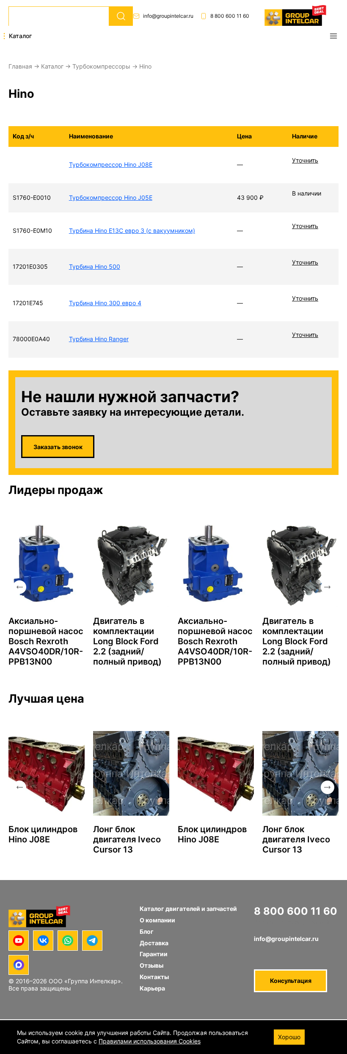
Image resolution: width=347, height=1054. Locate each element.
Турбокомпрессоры (101, 66)
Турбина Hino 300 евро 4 (105, 302)
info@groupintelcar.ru (168, 16)
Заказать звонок (58, 446)
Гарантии (154, 953)
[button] (19, 587)
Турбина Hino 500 (94, 266)
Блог (147, 931)
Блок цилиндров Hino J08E (42, 834)
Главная (20, 66)
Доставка (154, 942)
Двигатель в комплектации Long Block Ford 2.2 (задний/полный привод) (127, 641)
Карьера (152, 988)
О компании (157, 920)
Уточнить (305, 160)
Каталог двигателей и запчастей (188, 908)
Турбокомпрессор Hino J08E (110, 164)
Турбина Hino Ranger (99, 338)
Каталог (52, 66)
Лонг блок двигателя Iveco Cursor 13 (127, 839)
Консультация (290, 980)
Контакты (154, 976)
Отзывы (151, 965)
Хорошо (289, 1036)
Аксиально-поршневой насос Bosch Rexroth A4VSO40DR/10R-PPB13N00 (45, 641)
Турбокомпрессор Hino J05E (110, 197)
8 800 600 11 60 (229, 16)
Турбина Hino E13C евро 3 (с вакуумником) (132, 230)
